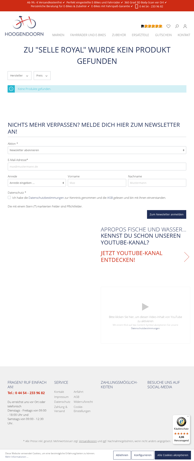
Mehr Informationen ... (16, 456)
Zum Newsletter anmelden (167, 214)
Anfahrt (78, 392)
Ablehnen (122, 455)
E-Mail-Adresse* (18, 160)
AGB (110, 198)
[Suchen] (176, 26)
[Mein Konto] (185, 26)
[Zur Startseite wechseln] (24, 21)
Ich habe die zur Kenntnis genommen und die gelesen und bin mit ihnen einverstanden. (89, 198)
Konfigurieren (143, 455)
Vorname (74, 176)
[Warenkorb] (191, 24)
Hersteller (16, 75)
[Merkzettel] (168, 26)
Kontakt (59, 392)
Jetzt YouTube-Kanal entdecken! (132, 256)
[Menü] (188, 417)
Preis (39, 75)
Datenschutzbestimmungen (46, 198)
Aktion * (13, 143)
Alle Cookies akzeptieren (172, 455)
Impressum (61, 397)
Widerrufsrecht (83, 402)
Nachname (135, 176)
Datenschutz (62, 402)
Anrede (12, 176)
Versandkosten (88, 441)
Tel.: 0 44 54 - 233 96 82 (26, 393)
